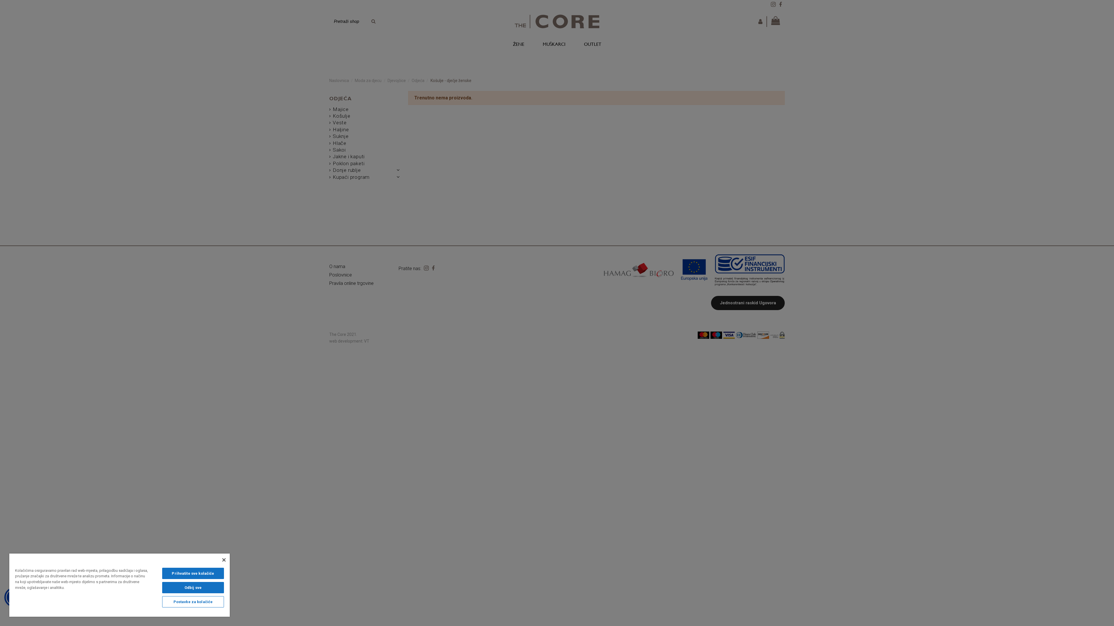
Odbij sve (193, 587)
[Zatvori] (224, 560)
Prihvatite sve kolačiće (193, 573)
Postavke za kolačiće (193, 602)
